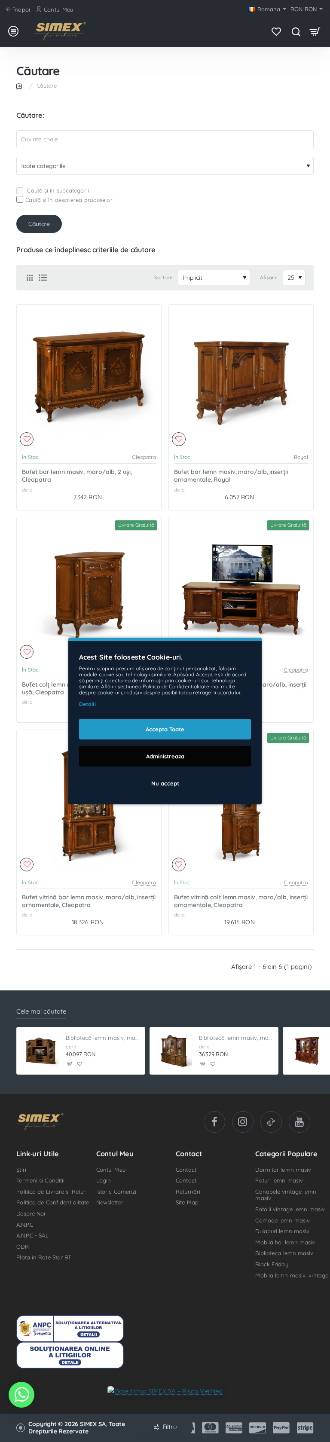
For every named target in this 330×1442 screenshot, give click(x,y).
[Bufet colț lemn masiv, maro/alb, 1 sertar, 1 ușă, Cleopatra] (88, 589)
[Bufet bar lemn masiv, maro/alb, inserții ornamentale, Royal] (241, 376)
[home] (20, 85)
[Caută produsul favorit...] (296, 31)
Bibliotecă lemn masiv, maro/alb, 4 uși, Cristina (236, 1037)
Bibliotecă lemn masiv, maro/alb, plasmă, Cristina (103, 1037)
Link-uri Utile (37, 1154)
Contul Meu (115, 1154)
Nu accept (165, 783)
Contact (189, 1154)
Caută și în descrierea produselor (68, 199)
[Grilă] (29, 277)
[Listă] (42, 277)
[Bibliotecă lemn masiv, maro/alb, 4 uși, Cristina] (174, 1051)
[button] (27, 439)
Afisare (269, 277)
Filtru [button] (170, 1427)
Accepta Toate (165, 729)
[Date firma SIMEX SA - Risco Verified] (165, 1391)
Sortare (163, 277)
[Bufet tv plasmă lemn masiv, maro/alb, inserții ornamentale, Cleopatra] (241, 589)
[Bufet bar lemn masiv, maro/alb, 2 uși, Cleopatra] (88, 376)
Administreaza (165, 756)
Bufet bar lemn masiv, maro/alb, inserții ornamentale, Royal (231, 475)
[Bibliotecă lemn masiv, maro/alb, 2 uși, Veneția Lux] (307, 1051)
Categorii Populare (286, 1154)
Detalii (87, 704)
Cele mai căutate (41, 1011)
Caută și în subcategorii (57, 190)
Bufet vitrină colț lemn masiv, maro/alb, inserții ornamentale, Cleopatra (241, 901)
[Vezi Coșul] (315, 31)
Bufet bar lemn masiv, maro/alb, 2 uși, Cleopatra (76, 475)
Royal (301, 457)
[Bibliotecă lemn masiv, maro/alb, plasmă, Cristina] (40, 1051)
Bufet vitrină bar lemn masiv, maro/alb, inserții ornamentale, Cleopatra (88, 901)
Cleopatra (144, 457)
